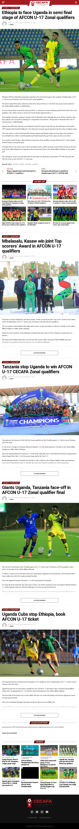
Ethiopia (16, 164)
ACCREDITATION (32, 818)
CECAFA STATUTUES (45, 818)
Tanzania (28, 164)
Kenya (22, 164)
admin (12, 24)
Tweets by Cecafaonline (9, 733)
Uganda (35, 164)
